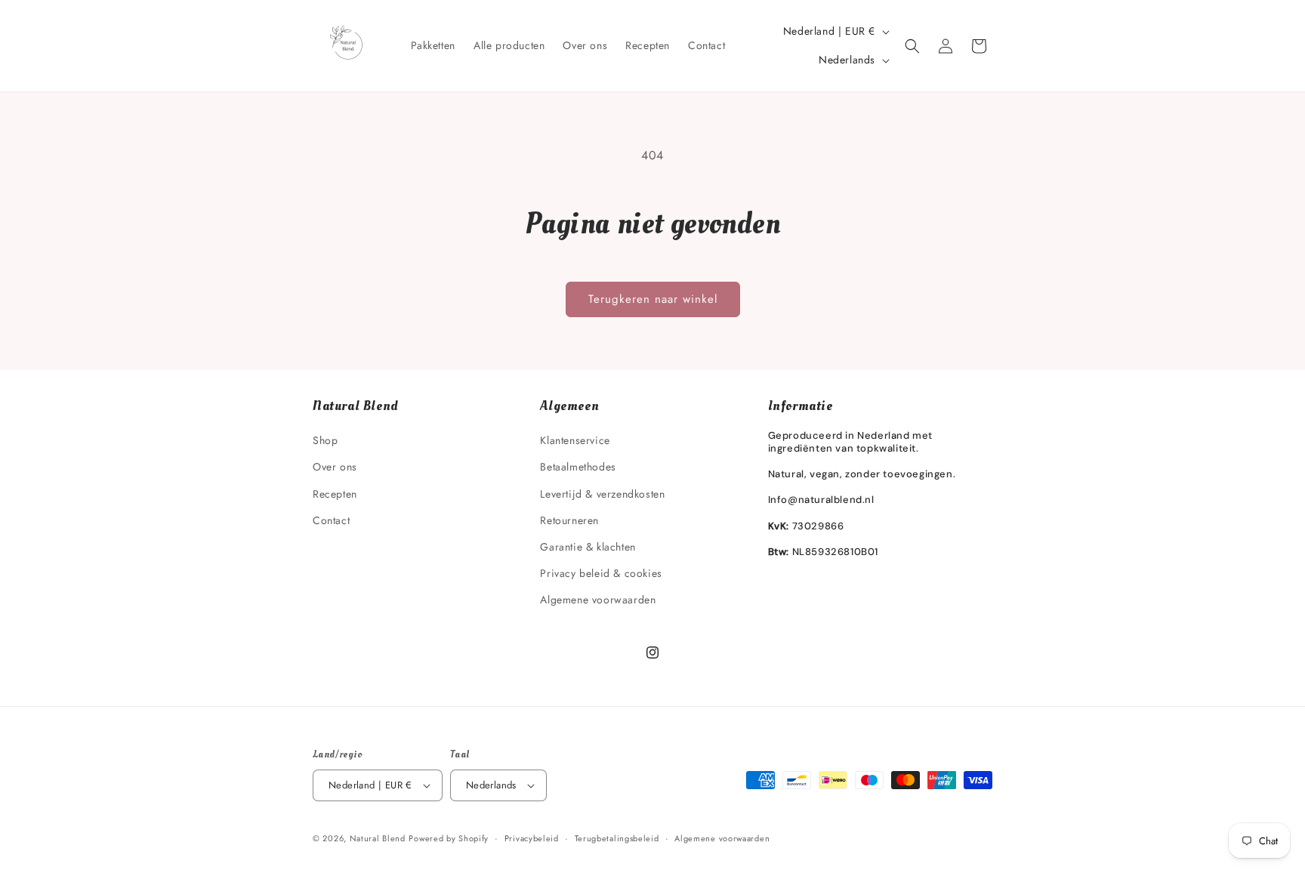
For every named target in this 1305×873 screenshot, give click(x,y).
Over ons (335, 466)
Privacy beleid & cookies (601, 573)
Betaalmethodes (577, 466)
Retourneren (569, 520)
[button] (912, 46)
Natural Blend (378, 838)
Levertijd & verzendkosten (602, 493)
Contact (331, 520)
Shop (325, 440)
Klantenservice (574, 440)
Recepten (335, 493)
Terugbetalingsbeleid (617, 838)
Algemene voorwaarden (598, 599)
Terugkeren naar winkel (652, 299)
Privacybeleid (531, 838)
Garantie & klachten (587, 546)
